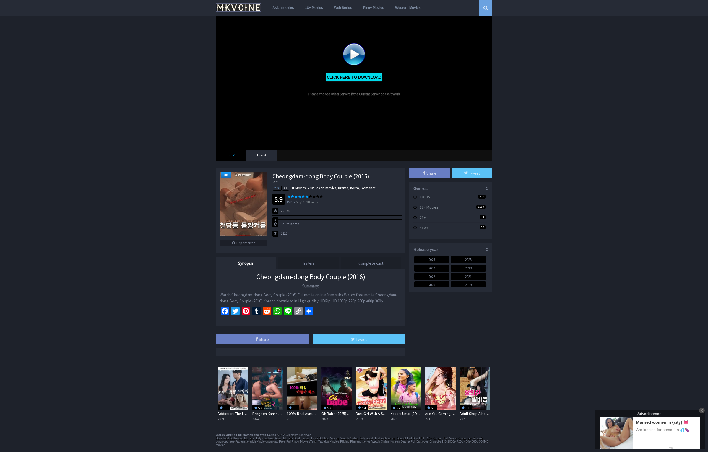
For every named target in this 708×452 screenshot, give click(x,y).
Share (263, 339)
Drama (343, 188)
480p (424, 227)
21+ (423, 217)
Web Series (343, 8)
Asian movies (283, 8)
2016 (277, 188)
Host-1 (231, 155)
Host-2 (261, 155)
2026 (431, 259)
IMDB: (291, 202)
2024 (431, 268)
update (286, 210)
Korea (354, 188)
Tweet (361, 339)
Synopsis (246, 263)
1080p (425, 197)
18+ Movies (314, 8)
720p (311, 188)
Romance (368, 188)
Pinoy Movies (373, 8)
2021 (468, 276)
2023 (468, 268)
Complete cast (371, 263)
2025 (468, 259)
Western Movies (408, 8)
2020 (431, 284)
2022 (431, 276)
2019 (468, 284)
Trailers (308, 263)
